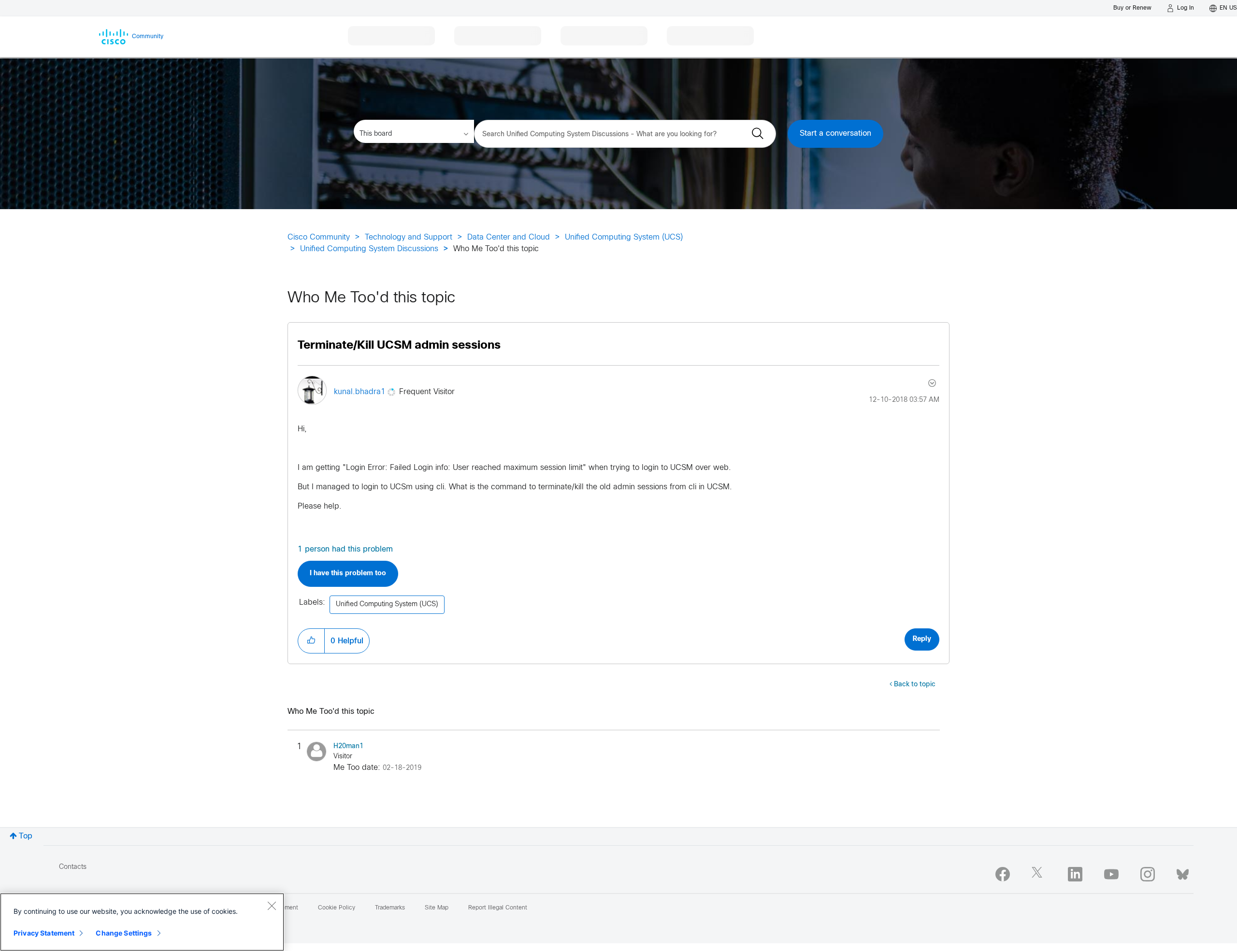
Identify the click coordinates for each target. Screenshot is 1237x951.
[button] (311, 641)
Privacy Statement (44, 933)
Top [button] (25, 836)
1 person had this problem (345, 549)
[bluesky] (1183, 872)
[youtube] (1111, 874)
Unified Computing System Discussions (369, 249)
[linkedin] (1075, 874)
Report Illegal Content (497, 908)
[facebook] (1002, 874)
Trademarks (390, 908)
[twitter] (1039, 874)
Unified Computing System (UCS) (624, 237)
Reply (922, 639)
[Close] (271, 905)
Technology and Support (408, 237)
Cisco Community (319, 237)
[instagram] (1147, 874)
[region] (142, 922)
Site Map (436, 908)
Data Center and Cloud (508, 237)
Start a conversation (835, 133)
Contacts (72, 867)
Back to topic (914, 684)
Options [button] (931, 383)
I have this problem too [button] (348, 573)
